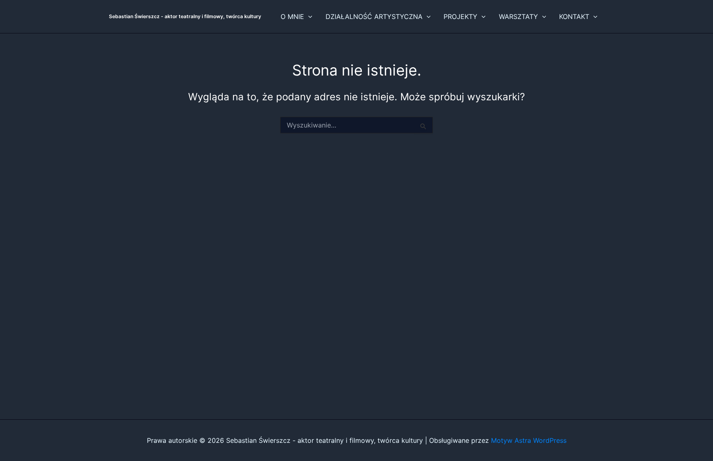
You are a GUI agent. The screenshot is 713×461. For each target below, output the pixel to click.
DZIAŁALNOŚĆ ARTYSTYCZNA (374, 16)
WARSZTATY (518, 16)
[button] (308, 16)
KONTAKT (574, 16)
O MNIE (292, 16)
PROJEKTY (460, 16)
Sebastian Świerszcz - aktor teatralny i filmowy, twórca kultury (185, 16)
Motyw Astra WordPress (529, 440)
